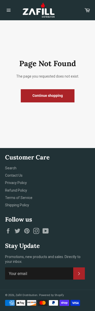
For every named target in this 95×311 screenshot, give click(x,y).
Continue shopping (47, 96)
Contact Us (14, 175)
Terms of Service (18, 198)
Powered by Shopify (51, 295)
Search (10, 168)
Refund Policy (16, 190)
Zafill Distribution (26, 295)
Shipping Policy (17, 205)
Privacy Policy (16, 183)
